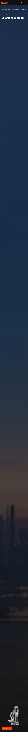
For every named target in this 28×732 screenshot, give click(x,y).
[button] (22, 3)
